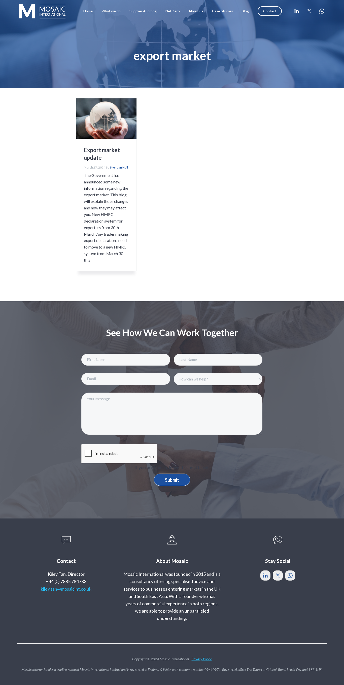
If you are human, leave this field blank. (172, 467)
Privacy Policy (201, 659)
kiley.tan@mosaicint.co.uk (66, 589)
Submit (172, 480)
